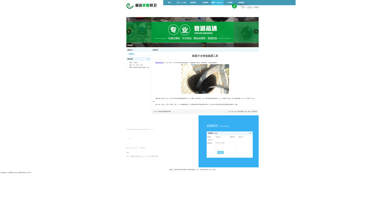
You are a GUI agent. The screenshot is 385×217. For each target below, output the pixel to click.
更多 (148, 59)
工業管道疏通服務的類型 (164, 111)
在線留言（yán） (213, 133)
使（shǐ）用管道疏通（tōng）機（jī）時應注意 (244, 111)
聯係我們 (130, 59)
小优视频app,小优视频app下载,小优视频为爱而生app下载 (15, 172)
